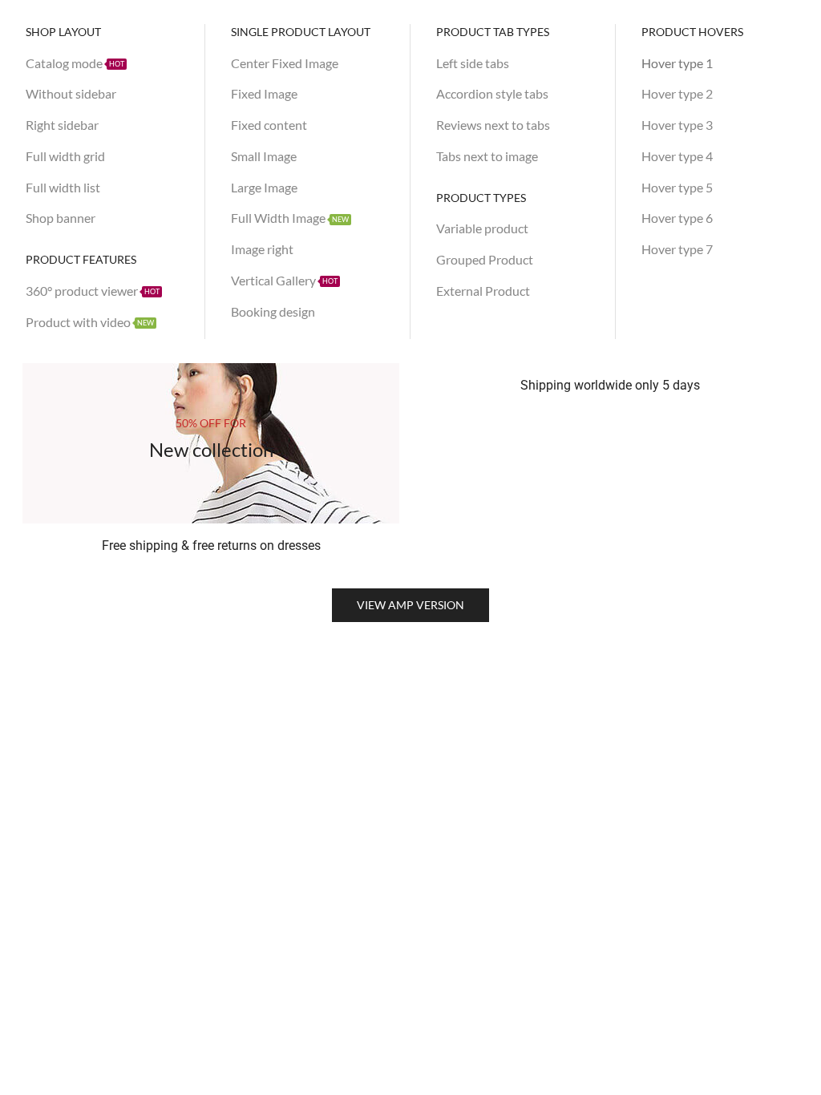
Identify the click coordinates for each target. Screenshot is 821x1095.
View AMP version (410, 605)
